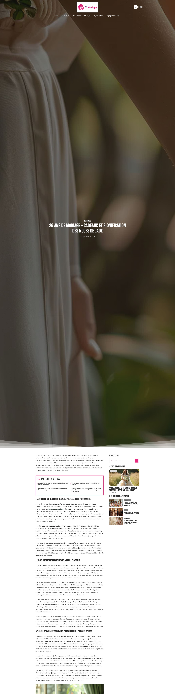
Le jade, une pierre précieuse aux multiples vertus (85, 483)
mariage (97, 460)
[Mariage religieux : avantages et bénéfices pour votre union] (116, 512)
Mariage (87, 221)
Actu (126, 510)
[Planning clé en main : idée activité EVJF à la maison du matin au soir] (116, 503)
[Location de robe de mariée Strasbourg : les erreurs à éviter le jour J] (116, 521)
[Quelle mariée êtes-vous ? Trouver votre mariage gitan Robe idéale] (124, 477)
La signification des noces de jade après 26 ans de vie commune (53, 483)
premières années (55, 528)
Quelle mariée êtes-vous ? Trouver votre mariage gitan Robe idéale (123, 489)
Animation (127, 500)
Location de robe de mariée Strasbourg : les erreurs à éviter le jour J (130, 522)
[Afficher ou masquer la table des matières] (81, 479)
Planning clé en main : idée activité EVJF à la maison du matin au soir (131, 504)
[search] (136, 7)
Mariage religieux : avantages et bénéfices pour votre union (131, 513)
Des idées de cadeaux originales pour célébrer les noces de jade (53, 489)
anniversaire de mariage (54, 509)
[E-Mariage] (87, 7)
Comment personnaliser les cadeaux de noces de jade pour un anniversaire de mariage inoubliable (86, 490)
